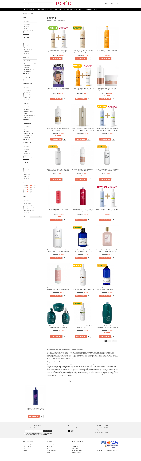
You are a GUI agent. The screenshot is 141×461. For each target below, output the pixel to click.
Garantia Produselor (52, 448)
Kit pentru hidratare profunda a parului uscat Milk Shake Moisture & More (83, 89)
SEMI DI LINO (27, 111)
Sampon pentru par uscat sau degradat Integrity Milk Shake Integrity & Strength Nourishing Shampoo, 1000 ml (83, 288)
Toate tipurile (27, 30)
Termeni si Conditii (27, 445)
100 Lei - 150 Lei (28, 207)
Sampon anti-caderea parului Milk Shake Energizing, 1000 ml (83, 326)
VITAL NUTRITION (28, 133)
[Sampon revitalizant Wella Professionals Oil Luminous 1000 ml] (58, 115)
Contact (25, 450)
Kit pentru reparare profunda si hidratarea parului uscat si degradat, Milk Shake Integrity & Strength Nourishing (58, 51)
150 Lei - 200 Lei (28, 209)
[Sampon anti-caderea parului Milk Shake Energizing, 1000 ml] (82, 312)
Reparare (26, 71)
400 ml (25, 176)
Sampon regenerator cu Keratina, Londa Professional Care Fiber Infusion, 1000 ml (82, 129)
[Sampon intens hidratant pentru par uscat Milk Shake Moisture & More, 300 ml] (107, 37)
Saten (25, 151)
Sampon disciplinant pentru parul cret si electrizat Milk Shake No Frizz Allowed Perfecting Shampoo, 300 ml (107, 210)
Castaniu (26, 153)
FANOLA (26, 94)
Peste (25, 185)
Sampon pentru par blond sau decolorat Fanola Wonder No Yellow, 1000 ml (36, 409)
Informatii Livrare (75, 9)
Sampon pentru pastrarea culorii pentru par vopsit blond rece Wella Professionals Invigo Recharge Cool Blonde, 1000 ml (58, 288)
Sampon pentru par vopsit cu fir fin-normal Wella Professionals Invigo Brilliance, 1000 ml (58, 210)
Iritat (25, 51)
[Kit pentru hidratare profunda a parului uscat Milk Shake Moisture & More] (82, 75)
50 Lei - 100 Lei (27, 205)
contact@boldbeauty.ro (103, 432)
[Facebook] (69, 431)
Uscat (25, 26)
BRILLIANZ (26, 131)
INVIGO (26, 113)
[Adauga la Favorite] (64, 58)
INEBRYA (26, 98)
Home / (25, 13)
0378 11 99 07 (103, 430)
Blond (25, 149)
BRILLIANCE (27, 135)
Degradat (26, 24)
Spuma (26, 80)
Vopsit (25, 28)
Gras (25, 48)
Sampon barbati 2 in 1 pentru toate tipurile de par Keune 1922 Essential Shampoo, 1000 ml (107, 288)
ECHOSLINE (27, 92)
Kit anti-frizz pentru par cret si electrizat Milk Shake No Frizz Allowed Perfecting (107, 129)
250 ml (25, 171)
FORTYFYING (27, 137)
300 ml (25, 173)
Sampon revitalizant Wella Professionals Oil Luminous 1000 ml (58, 129)
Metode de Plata (51, 445)
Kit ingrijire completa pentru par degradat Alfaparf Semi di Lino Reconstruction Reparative (58, 326)
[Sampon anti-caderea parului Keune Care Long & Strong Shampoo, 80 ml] (107, 156)
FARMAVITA (27, 96)
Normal (26, 44)
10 (113, 340)
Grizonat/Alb (27, 157)
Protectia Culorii (28, 69)
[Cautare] (51, 4)
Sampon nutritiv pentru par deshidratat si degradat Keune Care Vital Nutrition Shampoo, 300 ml (58, 169)
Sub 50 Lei (26, 203)
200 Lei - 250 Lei (28, 211)
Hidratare (26, 67)
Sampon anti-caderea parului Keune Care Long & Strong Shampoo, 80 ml (107, 169)
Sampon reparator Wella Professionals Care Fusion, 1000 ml (82, 169)
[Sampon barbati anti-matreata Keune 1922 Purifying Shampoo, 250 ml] (82, 236)
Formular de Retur (51, 450)
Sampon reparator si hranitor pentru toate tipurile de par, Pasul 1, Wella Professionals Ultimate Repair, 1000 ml (82, 210)
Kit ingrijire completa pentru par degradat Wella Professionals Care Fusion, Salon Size (107, 89)
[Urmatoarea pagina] (116, 341)
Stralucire (26, 65)
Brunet (26, 155)
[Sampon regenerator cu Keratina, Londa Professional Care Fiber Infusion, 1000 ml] (82, 115)
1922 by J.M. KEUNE (29, 115)
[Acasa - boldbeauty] (63, 4)
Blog (95, 9)
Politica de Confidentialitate (40, 434)
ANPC (48, 452)
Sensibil (26, 46)
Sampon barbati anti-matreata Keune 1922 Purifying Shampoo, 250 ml (82, 250)
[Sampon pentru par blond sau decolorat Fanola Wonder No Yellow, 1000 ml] (35, 396)
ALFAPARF (26, 90)
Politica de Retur (51, 447)
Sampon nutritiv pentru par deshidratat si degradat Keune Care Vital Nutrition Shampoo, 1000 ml (58, 250)
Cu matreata (27, 49)
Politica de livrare (27, 448)
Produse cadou (87, 9)
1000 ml (26, 169)
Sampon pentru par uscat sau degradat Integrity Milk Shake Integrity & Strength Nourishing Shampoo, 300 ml (83, 51)
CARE (25, 110)
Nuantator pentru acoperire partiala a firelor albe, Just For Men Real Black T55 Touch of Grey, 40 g (58, 89)
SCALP (25, 129)
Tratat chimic (27, 32)
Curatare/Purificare (29, 63)
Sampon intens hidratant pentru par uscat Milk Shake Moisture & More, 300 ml (107, 51)
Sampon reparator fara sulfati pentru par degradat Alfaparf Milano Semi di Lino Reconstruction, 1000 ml (107, 326)
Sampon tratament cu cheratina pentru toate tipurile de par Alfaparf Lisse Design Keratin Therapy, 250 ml (107, 250)
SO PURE (26, 117)
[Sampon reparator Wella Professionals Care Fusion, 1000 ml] (82, 156)
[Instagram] (72, 431)
